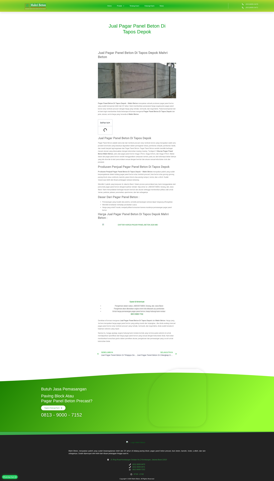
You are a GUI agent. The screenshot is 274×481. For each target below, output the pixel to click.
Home (109, 6)
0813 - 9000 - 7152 (61, 415)
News (162, 6)
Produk (119, 6)
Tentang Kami (134, 6)
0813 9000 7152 (137, 314)
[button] (109, 123)
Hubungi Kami (149, 6)
